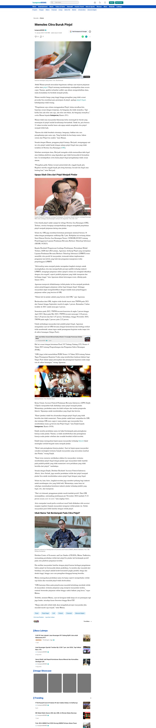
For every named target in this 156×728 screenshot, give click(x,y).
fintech (81, 441)
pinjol (45, 87)
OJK (63, 147)
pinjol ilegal (81, 100)
